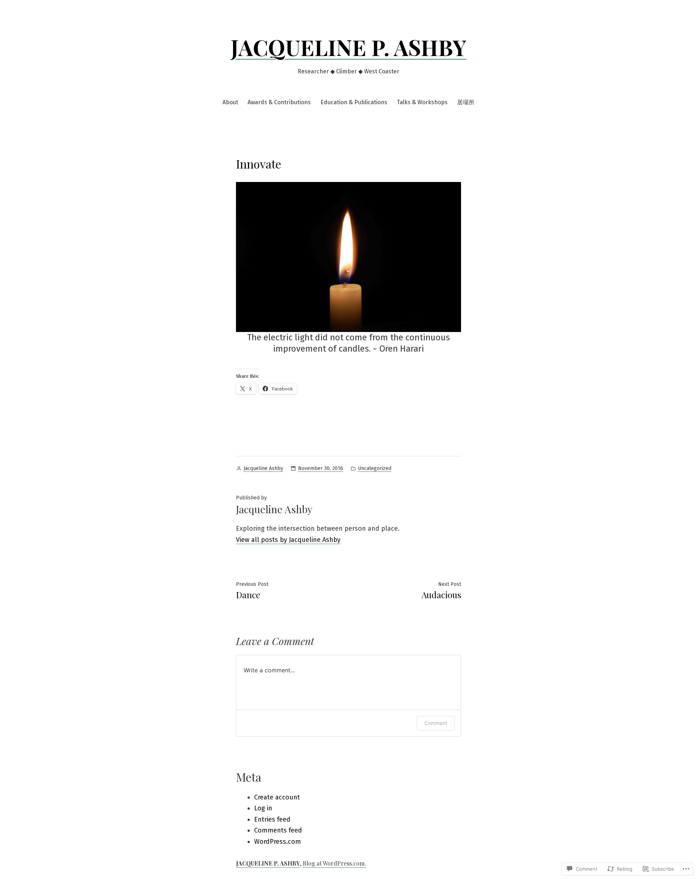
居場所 (465, 102)
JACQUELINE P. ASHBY (348, 46)
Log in (263, 808)
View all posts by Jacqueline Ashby (288, 540)
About (230, 102)
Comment (435, 723)
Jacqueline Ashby (263, 468)
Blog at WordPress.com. (334, 863)
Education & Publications (354, 102)
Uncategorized (374, 468)
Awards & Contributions (279, 102)
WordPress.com (277, 842)
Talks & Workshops (422, 102)
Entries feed (272, 819)
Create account (277, 797)
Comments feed (278, 830)
